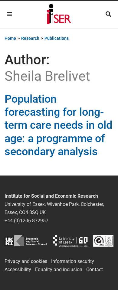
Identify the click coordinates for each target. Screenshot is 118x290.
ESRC (26, 241)
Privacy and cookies (26, 261)
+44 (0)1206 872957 (26, 220)
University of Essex (70, 241)
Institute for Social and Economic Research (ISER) (59, 15)
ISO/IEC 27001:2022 (103, 241)
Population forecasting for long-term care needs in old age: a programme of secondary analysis (58, 125)
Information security (72, 261)
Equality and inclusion (58, 269)
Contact (94, 269)
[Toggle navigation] (10, 14)
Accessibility (18, 269)
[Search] (108, 14)
